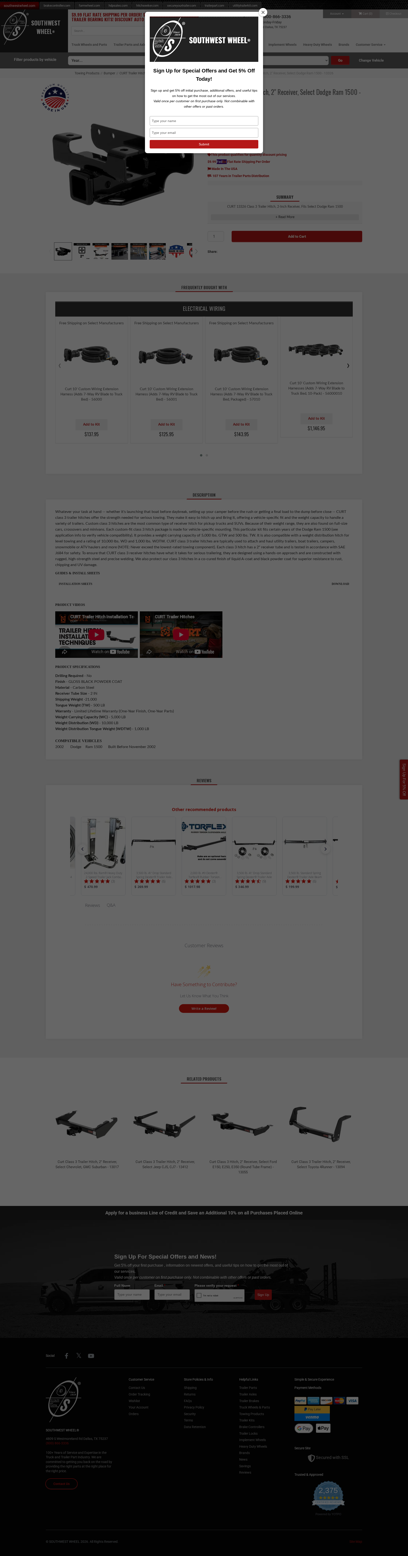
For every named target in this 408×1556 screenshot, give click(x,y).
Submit (204, 144)
